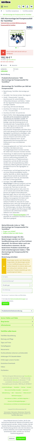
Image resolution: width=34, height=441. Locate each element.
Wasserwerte (5, 349)
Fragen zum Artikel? (9, 231)
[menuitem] (4, 6)
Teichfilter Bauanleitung (8, 336)
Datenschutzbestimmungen (18, 299)
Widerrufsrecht (27, 393)
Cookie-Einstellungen (7, 387)
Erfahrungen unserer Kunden (10, 360)
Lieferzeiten (4, 71)
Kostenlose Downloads (8, 363)
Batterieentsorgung (16, 395)
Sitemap (23, 387)
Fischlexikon (4, 370)
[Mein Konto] (27, 6)
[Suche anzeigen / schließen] (19, 6)
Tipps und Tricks (6, 342)
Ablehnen (11, 438)
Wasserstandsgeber (19, 215)
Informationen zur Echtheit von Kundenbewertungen (17, 404)
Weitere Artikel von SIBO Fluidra (13, 233)
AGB (12, 393)
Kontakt (29, 387)
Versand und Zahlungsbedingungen (16, 401)
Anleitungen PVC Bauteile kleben (11, 356)
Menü (6, 7)
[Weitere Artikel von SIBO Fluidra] (29, 27)
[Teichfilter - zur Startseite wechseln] (6, 2)
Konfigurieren (21, 438)
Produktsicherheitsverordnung (12, 311)
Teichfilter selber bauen (8, 331)
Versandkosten (28, 376)
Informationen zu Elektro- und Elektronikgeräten (16, 398)
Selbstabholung (6, 393)
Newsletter (16, 387)
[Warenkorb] (31, 6)
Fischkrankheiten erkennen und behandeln (14, 353)
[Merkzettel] (23, 6)
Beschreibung (5, 74)
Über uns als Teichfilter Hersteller (13, 390)
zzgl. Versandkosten (11, 59)
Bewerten (14, 65)
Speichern (5, 303)
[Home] (1, 11)
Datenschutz (18, 393)
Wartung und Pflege (7, 339)
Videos (3, 367)
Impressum (25, 390)
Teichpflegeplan (6, 346)
